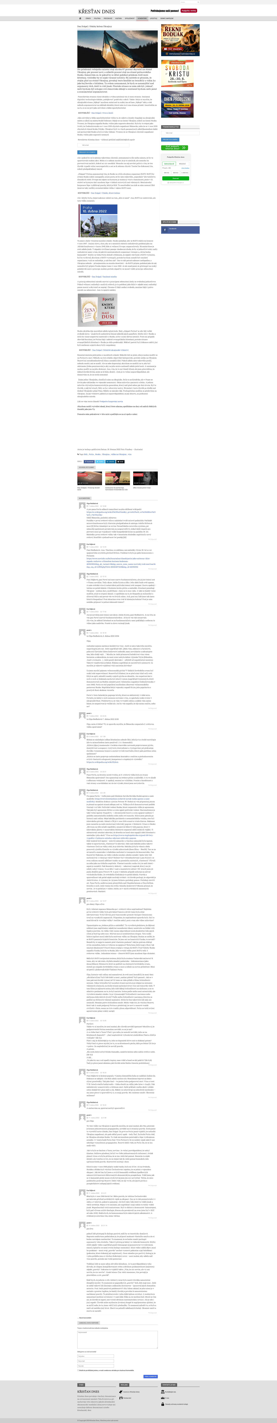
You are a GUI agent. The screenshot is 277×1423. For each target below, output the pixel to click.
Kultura (118, 18)
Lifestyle (153, 18)
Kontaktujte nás (170, 1392)
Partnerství (127, 1398)
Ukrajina (106, 454)
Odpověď (153, 539)
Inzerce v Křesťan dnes (131, 1392)
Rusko (98, 454)
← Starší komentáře (84, 1318)
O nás (81, 1385)
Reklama (124, 1385)
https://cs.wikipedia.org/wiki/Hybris (102, 762)
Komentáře (142, 18)
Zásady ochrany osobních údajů (176, 1404)
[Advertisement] (117, 433)
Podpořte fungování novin (111, 401)
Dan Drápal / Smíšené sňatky (104, 276)
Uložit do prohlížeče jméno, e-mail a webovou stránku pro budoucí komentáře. (106, 1370)
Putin (91, 454)
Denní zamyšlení (166, 18)
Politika (97, 18)
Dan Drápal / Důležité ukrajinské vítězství (110, 350)
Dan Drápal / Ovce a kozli (102, 113)
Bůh (86, 454)
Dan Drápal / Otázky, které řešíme (105, 193)
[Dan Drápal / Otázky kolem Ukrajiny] (117, 49)
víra (129, 454)
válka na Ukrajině (118, 454)
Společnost (130, 18)
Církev (88, 18)
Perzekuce (108, 18)
